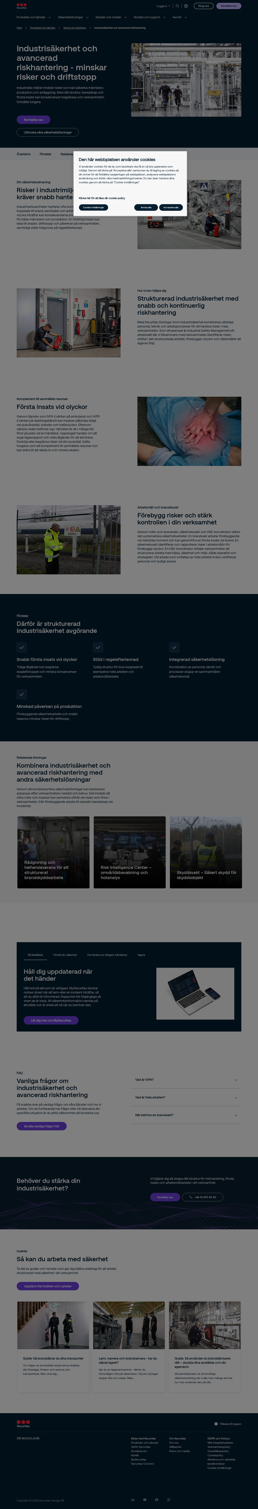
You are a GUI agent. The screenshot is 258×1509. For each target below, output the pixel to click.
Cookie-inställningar (93, 207)
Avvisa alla (146, 207)
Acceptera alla (171, 207)
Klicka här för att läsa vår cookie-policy (102, 198)
